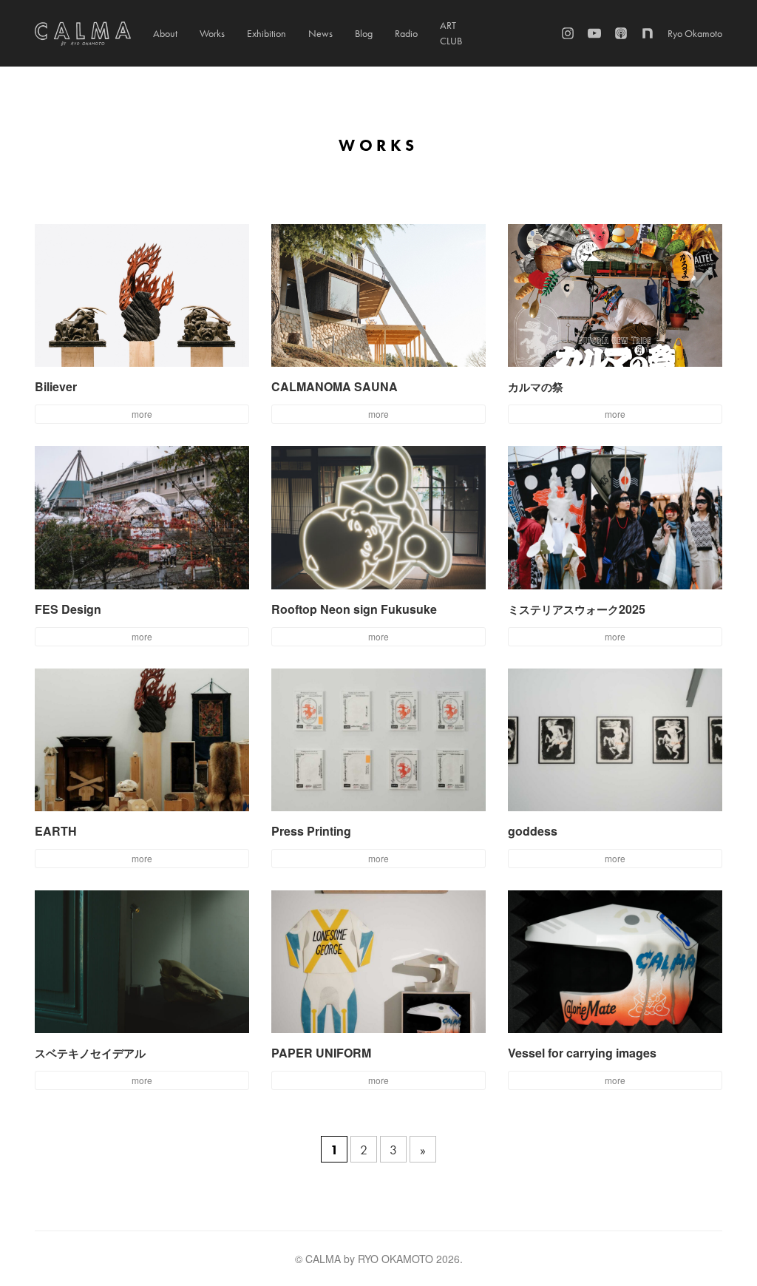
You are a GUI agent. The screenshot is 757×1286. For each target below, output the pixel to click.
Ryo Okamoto (695, 33)
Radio (406, 33)
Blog (364, 33)
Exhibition (266, 33)
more (142, 413)
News (320, 33)
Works (212, 33)
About (165, 33)
